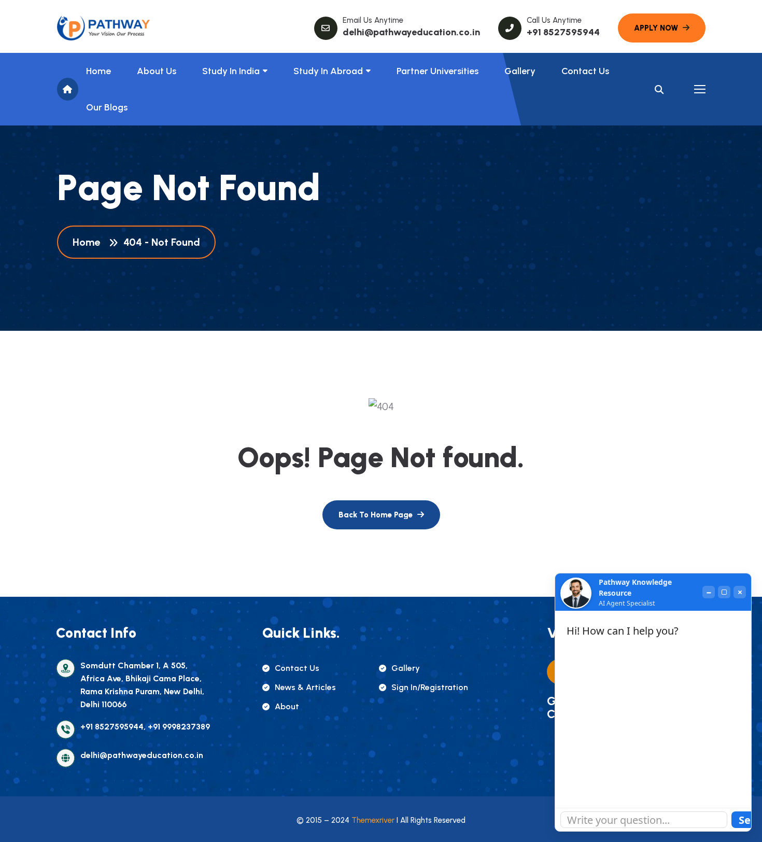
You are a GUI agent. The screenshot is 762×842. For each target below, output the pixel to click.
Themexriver (372, 820)
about (287, 706)
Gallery (519, 71)
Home (98, 71)
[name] (103, 28)
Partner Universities (437, 71)
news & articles (305, 687)
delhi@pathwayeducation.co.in (411, 32)
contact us (297, 668)
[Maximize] (724, 592)
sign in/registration (429, 687)
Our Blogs (107, 107)
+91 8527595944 (563, 32)
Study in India (231, 71)
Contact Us (585, 71)
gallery (405, 668)
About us (156, 71)
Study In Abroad (328, 71)
